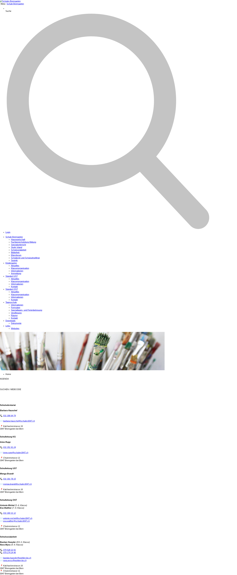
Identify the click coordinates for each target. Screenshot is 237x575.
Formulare (15, 307)
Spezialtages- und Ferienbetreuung (26, 310)
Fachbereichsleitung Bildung (23, 242)
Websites (15, 328)
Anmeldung (16, 273)
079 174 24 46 (9, 552)
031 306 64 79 (9, 416)
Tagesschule (11, 302)
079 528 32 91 (9, 550)
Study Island (16, 247)
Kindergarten (11, 263)
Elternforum (16, 255)
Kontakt (14, 287)
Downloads (10, 321)
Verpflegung (16, 313)
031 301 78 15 (9, 479)
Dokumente (16, 323)
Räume (14, 315)
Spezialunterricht (18, 245)
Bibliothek (15, 252)
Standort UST (11, 276)
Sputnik (14, 260)
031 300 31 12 (9, 513)
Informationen (17, 271)
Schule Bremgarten (15, 4)
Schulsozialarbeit (18, 250)
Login (7, 232)
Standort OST (11, 289)
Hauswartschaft (18, 239)
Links (7, 326)
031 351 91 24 (9, 447)
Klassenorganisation (20, 268)
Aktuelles (15, 266)
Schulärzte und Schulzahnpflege (25, 258)
